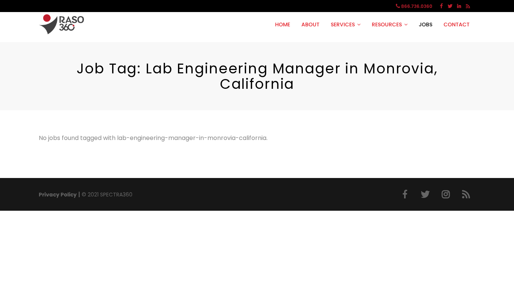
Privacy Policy (58, 194)
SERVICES (343, 24)
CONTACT (457, 24)
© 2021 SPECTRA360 (107, 194)
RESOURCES (387, 24)
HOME (282, 24)
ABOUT (310, 24)
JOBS (425, 24)
